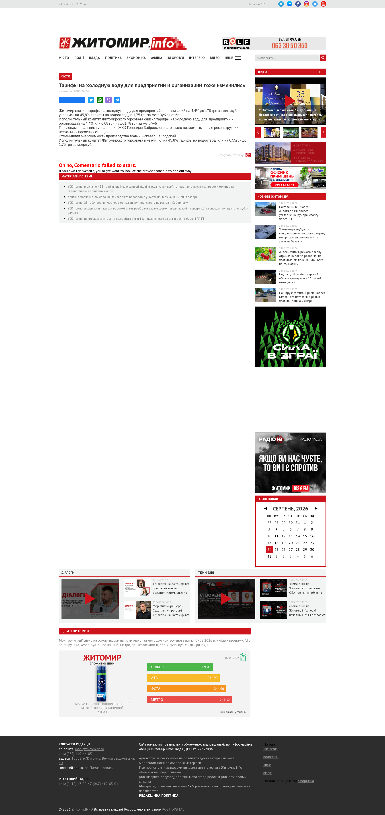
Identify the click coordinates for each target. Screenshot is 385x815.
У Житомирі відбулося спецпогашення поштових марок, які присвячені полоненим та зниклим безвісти (302, 235)
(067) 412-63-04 (105, 783)
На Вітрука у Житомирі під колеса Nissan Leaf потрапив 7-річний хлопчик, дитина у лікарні (302, 297)
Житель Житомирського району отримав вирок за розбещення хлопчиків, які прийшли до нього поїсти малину (301, 258)
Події (79, 58)
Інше (229, 58)
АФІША (156, 58)
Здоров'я (175, 58)
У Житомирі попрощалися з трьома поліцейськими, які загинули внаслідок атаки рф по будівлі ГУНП (136, 219)
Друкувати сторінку (230, 155)
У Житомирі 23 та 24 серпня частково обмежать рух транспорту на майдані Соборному (128, 203)
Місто (64, 58)
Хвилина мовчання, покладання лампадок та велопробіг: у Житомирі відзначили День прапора (133, 197)
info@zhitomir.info (89, 749)
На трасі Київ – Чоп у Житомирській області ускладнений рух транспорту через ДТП (298, 213)
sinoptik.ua (306, 780)
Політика (113, 58)
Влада (94, 58)
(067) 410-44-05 (79, 753)
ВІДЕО (215, 58)
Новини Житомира (273, 197)
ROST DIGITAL (173, 809)
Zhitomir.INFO (82, 809)
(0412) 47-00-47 (79, 783)
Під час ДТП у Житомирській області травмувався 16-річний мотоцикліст (300, 278)
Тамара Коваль (101, 767)
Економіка (136, 58)
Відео (262, 72)
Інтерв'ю (197, 58)
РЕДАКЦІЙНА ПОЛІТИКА (158, 795)
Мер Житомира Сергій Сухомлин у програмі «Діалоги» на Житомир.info (171, 610)
